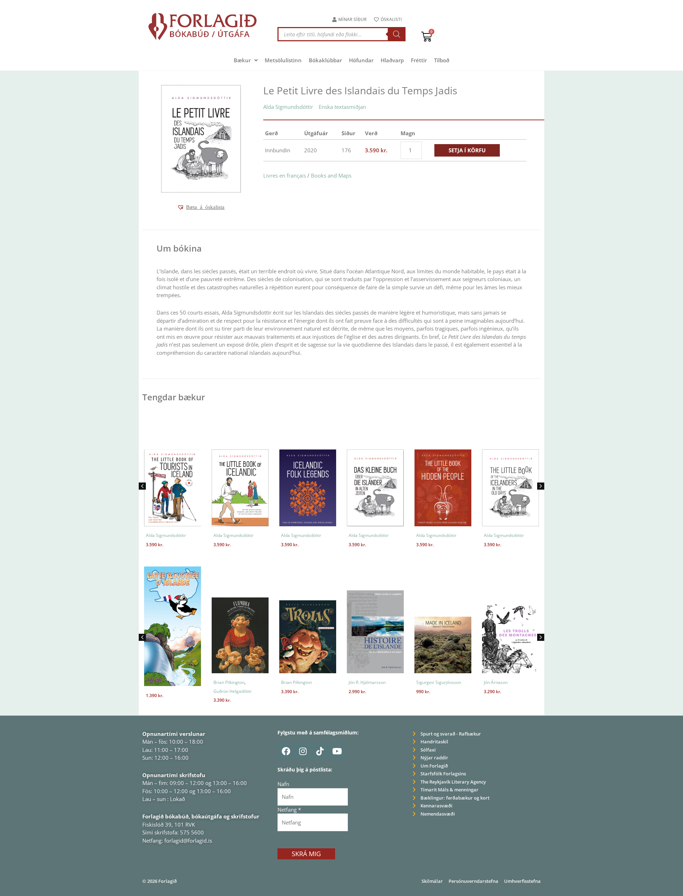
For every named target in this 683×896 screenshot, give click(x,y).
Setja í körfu (467, 150)
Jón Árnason (496, 682)
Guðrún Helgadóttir (232, 691)
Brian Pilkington (228, 682)
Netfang (289, 809)
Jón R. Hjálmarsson (367, 682)
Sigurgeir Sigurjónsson (438, 682)
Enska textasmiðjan (342, 106)
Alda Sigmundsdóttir (288, 106)
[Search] (397, 34)
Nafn (283, 783)
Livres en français (284, 175)
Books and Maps (331, 175)
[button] (200, 207)
